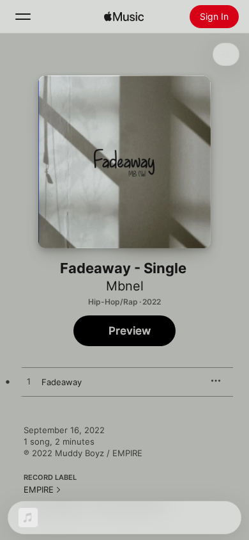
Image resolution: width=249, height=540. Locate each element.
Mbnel (125, 286)
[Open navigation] (23, 17)
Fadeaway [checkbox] (62, 382)
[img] (124, 16)
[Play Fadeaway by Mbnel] (29, 382)
